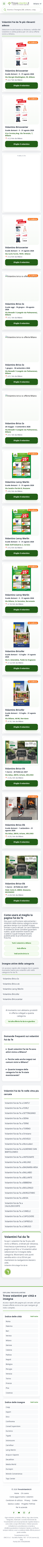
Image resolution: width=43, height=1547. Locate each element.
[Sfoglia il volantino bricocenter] (21, 54)
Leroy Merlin (11, 1450)
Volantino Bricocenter (13, 999)
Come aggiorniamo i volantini (21, 1497)
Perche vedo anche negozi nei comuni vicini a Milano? (21, 1060)
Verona (8, 1336)
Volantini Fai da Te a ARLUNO (18, 1162)
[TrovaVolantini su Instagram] (24, 1513)
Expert (8, 1412)
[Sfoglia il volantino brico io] (21, 287)
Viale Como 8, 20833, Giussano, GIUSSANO (18, 891)
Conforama (10, 1421)
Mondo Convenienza (14, 1474)
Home (16, 1493)
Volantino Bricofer (11, 994)
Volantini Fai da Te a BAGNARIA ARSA (21, 1167)
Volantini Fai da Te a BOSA (16, 1198)
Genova (9, 1345)
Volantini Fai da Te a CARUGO (18, 1226)
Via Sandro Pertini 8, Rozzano (17, 488)
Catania (9, 1350)
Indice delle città (13, 1316)
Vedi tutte (34, 1316)
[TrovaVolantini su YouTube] (19, 1513)
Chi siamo (25, 1493)
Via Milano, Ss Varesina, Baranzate (20, 601)
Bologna (9, 1364)
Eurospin (9, 1469)
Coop (8, 1407)
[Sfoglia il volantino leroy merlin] (21, 465)
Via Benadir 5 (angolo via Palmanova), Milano (21, 313)
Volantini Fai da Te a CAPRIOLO (19, 1221)
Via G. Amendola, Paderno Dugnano (20, 660)
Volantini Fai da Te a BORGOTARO (20, 1193)
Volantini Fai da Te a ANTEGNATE (19, 1157)
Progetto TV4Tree (28, 1504)
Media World (11, 1464)
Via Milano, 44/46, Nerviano (17, 718)
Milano (8, 1340)
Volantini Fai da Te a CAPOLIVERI (19, 1216)
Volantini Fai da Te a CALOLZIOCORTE (14, 1204)
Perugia (9, 1369)
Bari (7, 1331)
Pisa (7, 1388)
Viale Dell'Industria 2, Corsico (17, 545)
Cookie (34, 1500)
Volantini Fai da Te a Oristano (18, 1133)
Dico (7, 1417)
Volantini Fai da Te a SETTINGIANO (20, 1113)
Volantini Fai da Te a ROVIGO (18, 1138)
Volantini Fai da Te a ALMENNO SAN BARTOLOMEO (21, 1150)
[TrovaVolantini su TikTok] (29, 1513)
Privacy (27, 1500)
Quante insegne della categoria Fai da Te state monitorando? (17, 1072)
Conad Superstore (13, 1426)
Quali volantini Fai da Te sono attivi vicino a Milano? (21, 1050)
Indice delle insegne (15, 1402)
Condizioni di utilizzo (14, 1500)
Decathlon (10, 1459)
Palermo (9, 1326)
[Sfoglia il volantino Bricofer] (21, 635)
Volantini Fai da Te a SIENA (17, 1118)
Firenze (9, 1383)
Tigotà (8, 1436)
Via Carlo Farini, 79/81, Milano (17, 254)
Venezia (9, 1374)
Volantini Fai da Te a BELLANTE (18, 1177)
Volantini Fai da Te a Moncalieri (19, 1144)
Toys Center (10, 1478)
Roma (8, 1321)
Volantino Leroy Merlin (13, 989)
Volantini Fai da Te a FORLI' (17, 1108)
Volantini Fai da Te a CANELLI (18, 1211)
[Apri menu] (4, 3)
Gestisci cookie (14, 1504)
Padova (9, 1355)
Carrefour (10, 1445)
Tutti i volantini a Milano (21, 943)
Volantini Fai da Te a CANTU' (17, 1103)
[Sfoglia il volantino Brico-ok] (21, 752)
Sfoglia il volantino (21, 85)
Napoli (8, 1359)
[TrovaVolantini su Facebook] (14, 1513)
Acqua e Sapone (12, 1455)
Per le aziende (21, 1507)
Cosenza (9, 1393)
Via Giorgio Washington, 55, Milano (20, 77)
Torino (8, 1378)
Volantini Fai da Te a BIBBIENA (18, 1182)
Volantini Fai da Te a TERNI (17, 1123)
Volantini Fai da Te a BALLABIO (18, 1172)
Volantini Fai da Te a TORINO (18, 1128)
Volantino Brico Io (11, 978)
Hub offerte (21, 948)
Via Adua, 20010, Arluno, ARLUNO (19, 775)
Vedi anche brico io (21, 954)
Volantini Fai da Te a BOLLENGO (19, 1187)
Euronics (9, 1431)
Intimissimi (10, 1440)
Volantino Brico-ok (11, 984)
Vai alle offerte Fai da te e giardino (21, 1021)
